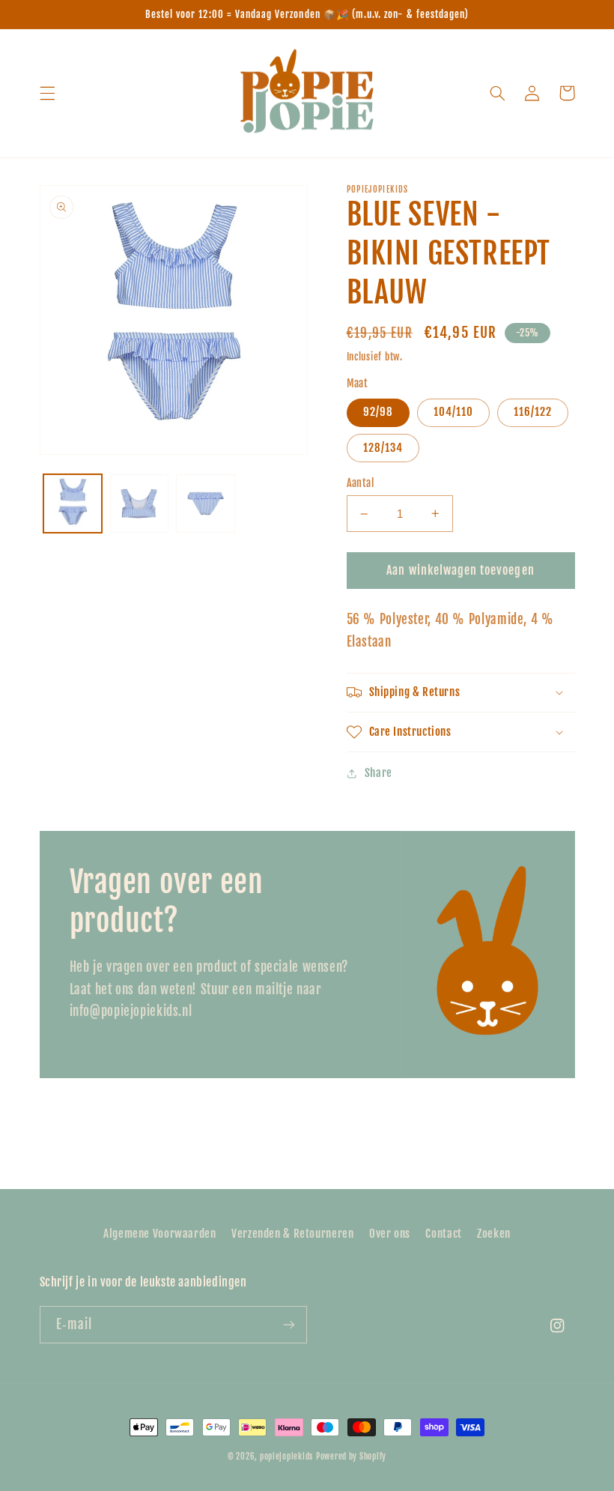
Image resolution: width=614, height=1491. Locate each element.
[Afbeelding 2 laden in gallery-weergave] (139, 503)
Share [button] (378, 773)
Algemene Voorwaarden (159, 1234)
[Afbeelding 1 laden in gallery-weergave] (72, 503)
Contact (443, 1234)
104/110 (453, 412)
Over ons (389, 1234)
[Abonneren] (289, 1324)
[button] (47, 93)
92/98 (378, 412)
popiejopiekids (286, 1456)
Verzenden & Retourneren (292, 1234)
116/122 (533, 412)
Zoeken (494, 1234)
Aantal (361, 483)
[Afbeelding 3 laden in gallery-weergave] (205, 503)
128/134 (383, 448)
